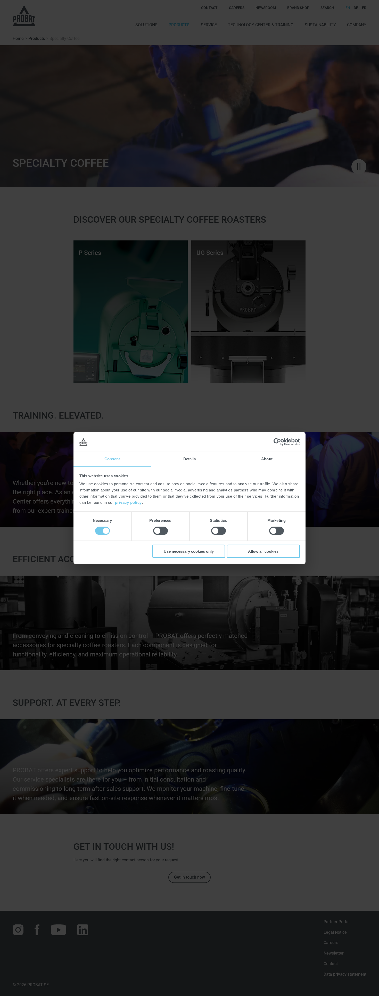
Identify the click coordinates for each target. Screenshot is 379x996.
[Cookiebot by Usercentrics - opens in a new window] (277, 442)
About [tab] (267, 459)
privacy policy (128, 502)
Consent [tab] (112, 459)
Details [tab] (189, 459)
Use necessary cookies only (189, 551)
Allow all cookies (263, 551)
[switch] (160, 530)
